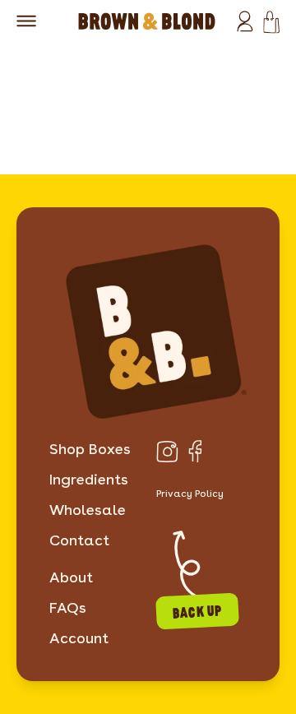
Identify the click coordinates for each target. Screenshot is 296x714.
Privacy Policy (190, 493)
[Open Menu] (26, 21)
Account (79, 638)
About (71, 577)
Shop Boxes (90, 448)
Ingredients (88, 479)
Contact (79, 540)
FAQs (67, 607)
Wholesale (87, 509)
